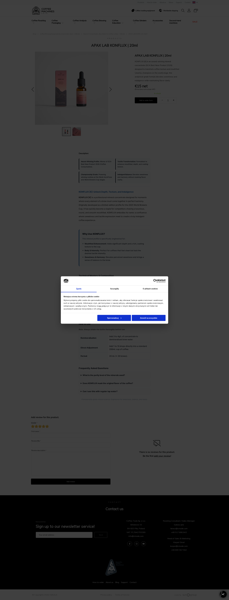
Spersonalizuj (113, 318)
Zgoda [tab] (78, 289)
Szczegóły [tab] (114, 289)
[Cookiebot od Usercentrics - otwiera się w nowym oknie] (155, 281)
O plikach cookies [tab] (150, 289)
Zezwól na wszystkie (148, 318)
